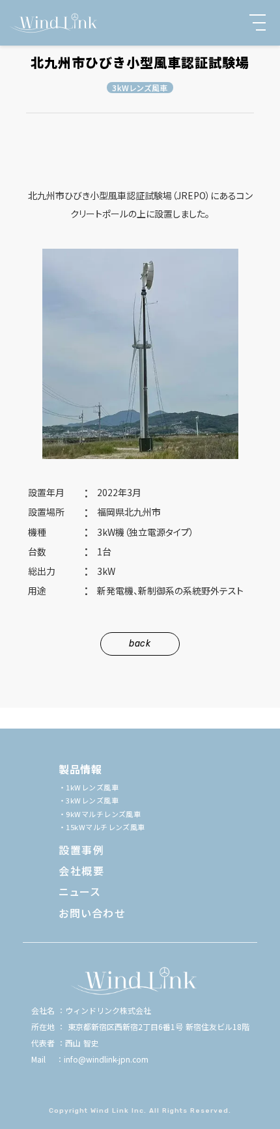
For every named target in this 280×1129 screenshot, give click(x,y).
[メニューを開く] (257, 22)
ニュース (79, 891)
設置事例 (81, 850)
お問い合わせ (92, 913)
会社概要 (81, 870)
